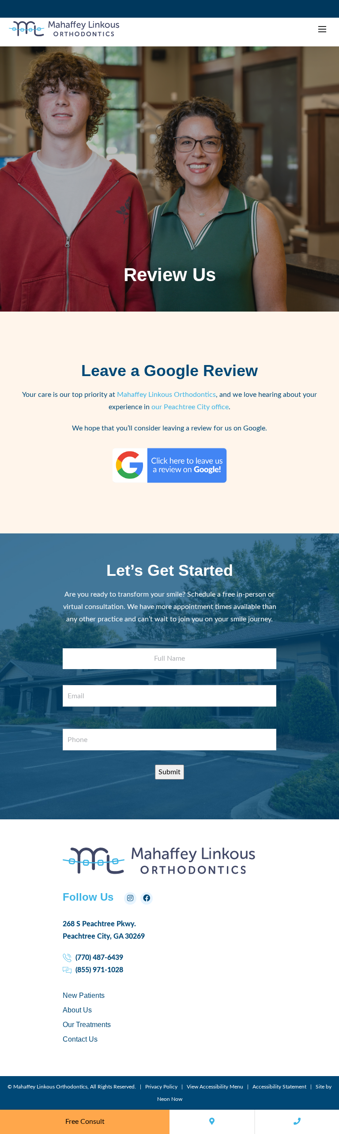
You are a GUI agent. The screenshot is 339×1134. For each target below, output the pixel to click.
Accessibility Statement (279, 1086)
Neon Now (169, 1099)
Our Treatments (87, 1024)
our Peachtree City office (190, 407)
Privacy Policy (161, 1086)
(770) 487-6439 (98, 957)
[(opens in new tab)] (169, 480)
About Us (77, 1010)
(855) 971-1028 (98, 970)
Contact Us (80, 1039)
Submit (169, 772)
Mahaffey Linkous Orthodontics (166, 394)
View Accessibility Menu (215, 1086)
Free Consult (85, 1121)
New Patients (84, 995)
